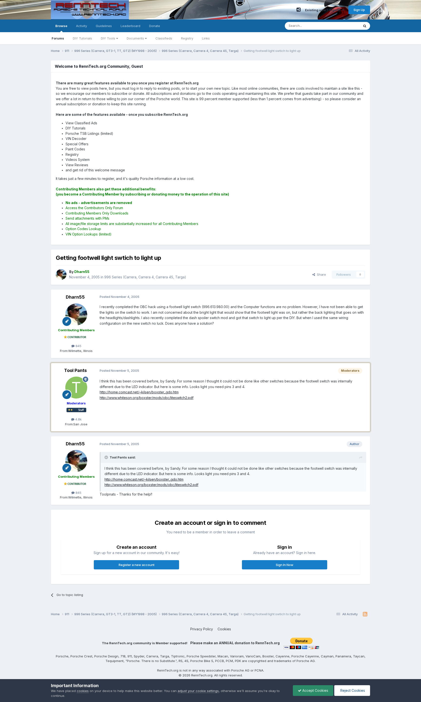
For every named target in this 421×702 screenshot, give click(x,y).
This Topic (345, 26)
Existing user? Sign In (323, 10)
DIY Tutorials (82, 38)
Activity (81, 26)
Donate (154, 26)
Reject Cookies (352, 690)
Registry (187, 38)
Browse (61, 26)
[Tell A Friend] (299, 9)
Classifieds (163, 38)
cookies (83, 691)
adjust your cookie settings (198, 691)
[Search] (364, 26)
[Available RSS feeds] (365, 614)
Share (320, 274)
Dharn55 (75, 297)
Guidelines (104, 26)
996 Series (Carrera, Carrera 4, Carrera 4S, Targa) (145, 277)
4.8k (78, 419)
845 (78, 346)
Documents (136, 38)
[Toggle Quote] (107, 457)
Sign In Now (284, 565)
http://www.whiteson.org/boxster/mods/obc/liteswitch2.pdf (146, 398)
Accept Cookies (314, 690)
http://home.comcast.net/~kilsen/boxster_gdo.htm (139, 392)
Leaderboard (130, 26)
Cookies (224, 629)
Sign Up (359, 10)
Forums (58, 38)
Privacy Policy (201, 629)
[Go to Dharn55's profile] (61, 274)
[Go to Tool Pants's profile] (76, 388)
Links (206, 38)
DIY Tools (108, 38)
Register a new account (136, 565)
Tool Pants (75, 370)
